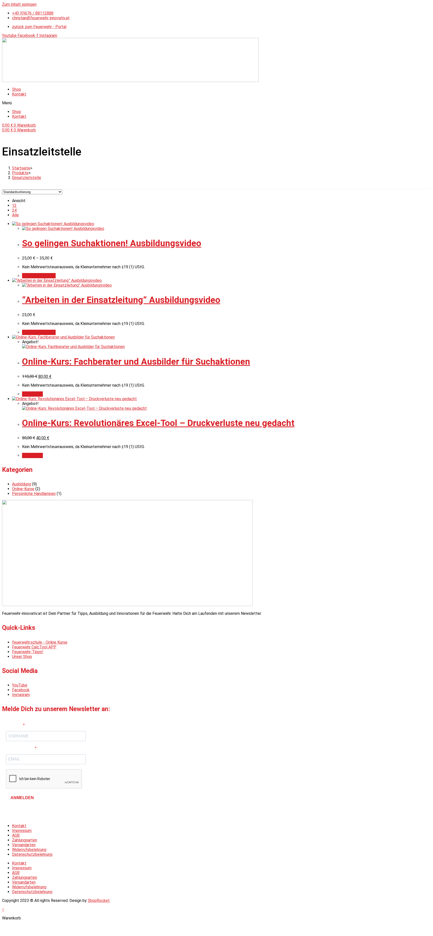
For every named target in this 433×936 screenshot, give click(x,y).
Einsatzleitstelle (26, 177)
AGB (16, 835)
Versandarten (24, 844)
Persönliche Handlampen (34, 493)
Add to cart (32, 394)
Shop (16, 89)
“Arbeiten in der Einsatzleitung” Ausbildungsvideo (121, 300)
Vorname (14, 725)
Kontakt (19, 94)
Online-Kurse (23, 488)
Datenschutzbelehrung (32, 854)
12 (14, 205)
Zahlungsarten (24, 840)
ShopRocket (99, 900)
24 (14, 210)
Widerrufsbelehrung (29, 849)
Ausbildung (21, 484)
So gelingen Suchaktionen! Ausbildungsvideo (111, 243)
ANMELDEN (22, 798)
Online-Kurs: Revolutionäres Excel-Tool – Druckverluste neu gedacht (158, 423)
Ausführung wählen (38, 275)
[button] (216, 103)
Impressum (22, 830)
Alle (15, 215)
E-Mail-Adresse (20, 748)
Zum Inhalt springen (19, 4)
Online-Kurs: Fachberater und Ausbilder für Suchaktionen (136, 362)
